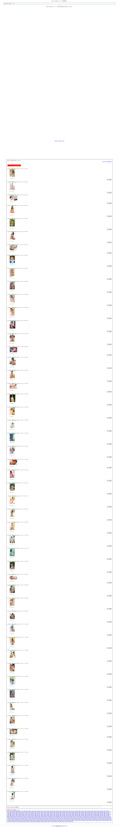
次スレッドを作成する (15, 807)
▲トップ (9, 807)
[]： (10, 812)
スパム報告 (109, 179)
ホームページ (6, 3)
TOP (10, 3)
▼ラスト (8, 160)
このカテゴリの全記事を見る (107, 161)
